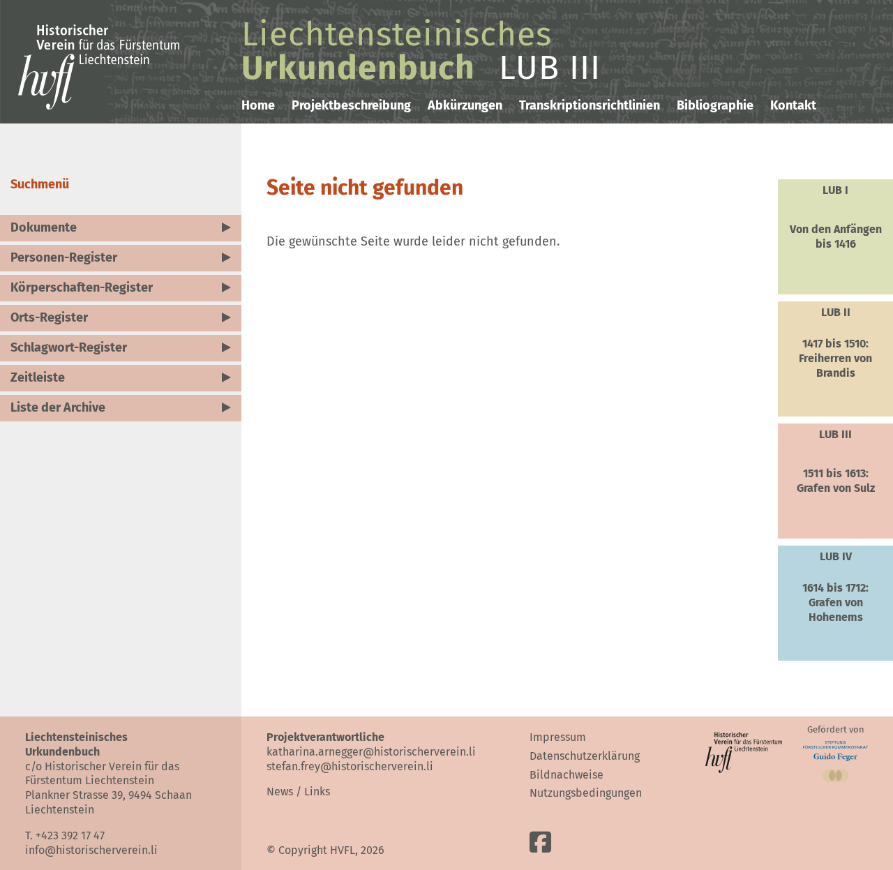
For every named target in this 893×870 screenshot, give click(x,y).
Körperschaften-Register (81, 287)
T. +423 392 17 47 (65, 835)
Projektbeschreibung (351, 105)
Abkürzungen (465, 105)
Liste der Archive (57, 407)
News (280, 791)
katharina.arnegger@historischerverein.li (371, 751)
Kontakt (793, 105)
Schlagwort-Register (68, 347)
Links (317, 791)
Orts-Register (49, 317)
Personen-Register (63, 257)
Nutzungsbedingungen (586, 793)
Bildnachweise (566, 774)
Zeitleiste (37, 377)
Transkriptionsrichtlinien (589, 105)
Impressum (558, 737)
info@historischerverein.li (91, 850)
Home (258, 105)
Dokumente (43, 227)
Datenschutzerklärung (585, 756)
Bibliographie (715, 105)
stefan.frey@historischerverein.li (350, 766)
